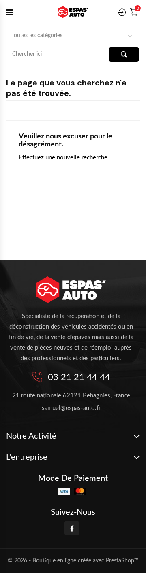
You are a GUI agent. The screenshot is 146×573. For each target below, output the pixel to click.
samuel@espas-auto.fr (71, 408)
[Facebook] (71, 528)
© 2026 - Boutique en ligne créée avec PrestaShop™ (73, 561)
